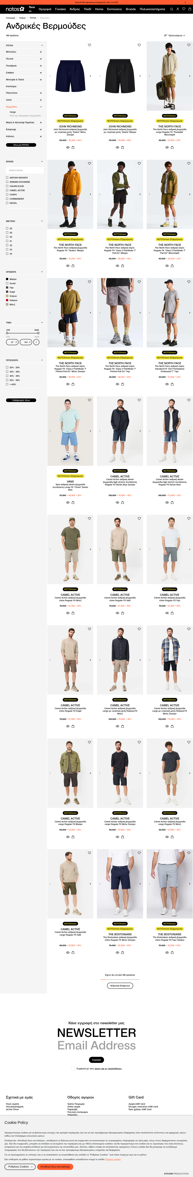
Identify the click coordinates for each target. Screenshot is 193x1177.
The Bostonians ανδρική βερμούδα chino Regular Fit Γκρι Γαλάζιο (169, 938)
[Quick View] (67, 147)
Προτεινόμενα (175, 35)
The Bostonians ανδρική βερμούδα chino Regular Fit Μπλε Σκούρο (120, 938)
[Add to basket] (73, 147)
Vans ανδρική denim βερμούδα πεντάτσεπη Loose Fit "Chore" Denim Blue (70, 487)
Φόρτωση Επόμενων (120, 985)
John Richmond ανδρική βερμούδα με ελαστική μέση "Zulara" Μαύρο (120, 130)
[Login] (178, 9)
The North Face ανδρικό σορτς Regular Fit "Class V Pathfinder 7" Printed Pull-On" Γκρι (120, 369)
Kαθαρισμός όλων (21, 400)
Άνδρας (22, 18)
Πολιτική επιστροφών (77, 1112)
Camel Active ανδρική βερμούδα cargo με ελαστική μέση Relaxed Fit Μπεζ (120, 711)
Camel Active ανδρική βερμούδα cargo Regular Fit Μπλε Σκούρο (120, 823)
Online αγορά (73, 1106)
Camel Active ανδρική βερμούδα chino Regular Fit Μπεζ (70, 599)
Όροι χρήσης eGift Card (140, 1109)
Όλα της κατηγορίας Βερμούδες (25, 115)
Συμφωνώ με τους (99, 1068)
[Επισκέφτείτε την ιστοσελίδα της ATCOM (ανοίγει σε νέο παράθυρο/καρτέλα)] (176, 1174)
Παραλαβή (72, 1109)
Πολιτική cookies (113, 1159)
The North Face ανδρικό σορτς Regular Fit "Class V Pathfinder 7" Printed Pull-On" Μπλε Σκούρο (70, 369)
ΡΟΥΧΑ (33, 18)
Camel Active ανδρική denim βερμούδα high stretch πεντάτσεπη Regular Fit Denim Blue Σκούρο (120, 482)
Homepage (10, 18)
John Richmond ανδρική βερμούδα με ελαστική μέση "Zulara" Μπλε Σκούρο (70, 132)
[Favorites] (184, 9)
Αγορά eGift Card (137, 1104)
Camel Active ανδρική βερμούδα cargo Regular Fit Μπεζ (169, 823)
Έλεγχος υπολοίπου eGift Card (143, 1106)
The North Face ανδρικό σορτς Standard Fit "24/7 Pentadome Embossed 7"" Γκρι (169, 369)
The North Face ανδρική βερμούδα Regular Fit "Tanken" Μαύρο (70, 249)
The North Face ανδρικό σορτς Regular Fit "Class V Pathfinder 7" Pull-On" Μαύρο (120, 250)
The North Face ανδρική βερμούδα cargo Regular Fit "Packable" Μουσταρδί (169, 132)
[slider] (7, 333)
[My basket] (190, 9)
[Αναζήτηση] (172, 9)
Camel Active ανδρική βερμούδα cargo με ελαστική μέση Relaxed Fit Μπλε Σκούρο (169, 711)
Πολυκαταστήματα (14, 1106)
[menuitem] (32, 9)
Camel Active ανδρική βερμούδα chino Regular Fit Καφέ (70, 709)
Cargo (13, 112)
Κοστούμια (11, 86)
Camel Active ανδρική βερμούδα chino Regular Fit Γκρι (169, 599)
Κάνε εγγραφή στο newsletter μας (96, 1023)
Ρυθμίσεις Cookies (18, 1166)
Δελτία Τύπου (12, 1109)
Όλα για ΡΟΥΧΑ (21, 145)
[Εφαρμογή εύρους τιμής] (36, 342)
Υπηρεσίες (72, 1114)
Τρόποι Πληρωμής (76, 1104)
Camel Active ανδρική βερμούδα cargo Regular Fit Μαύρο (70, 823)
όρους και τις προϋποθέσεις (108, 1068)
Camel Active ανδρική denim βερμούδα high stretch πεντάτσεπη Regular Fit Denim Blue (170, 482)
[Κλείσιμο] (185, 2)
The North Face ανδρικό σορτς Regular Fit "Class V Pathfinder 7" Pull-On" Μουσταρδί (170, 250)
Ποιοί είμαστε (12, 1104)
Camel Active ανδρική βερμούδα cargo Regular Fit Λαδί (70, 933)
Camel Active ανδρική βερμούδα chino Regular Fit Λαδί (120, 599)
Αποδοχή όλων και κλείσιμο (55, 1166)
